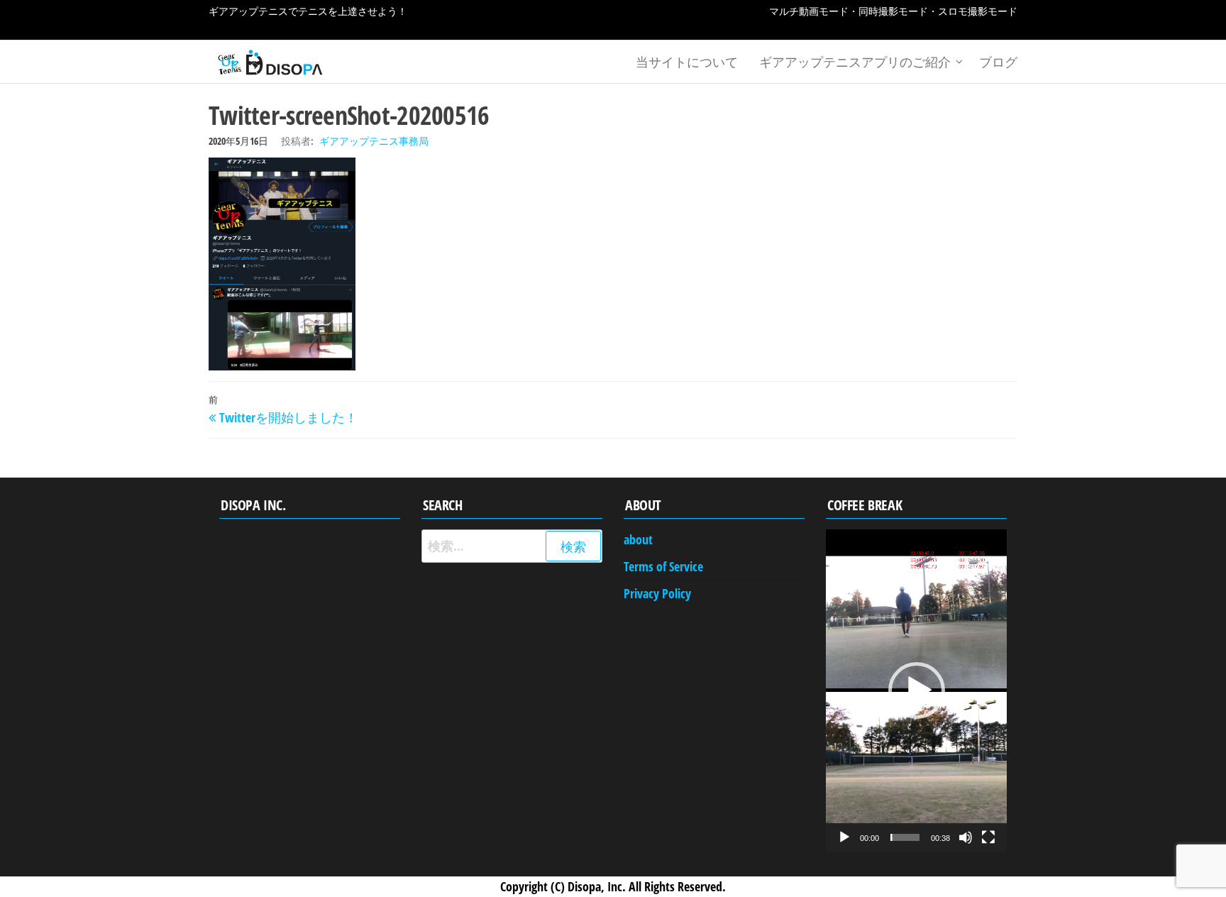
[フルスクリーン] (988, 837)
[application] (916, 690)
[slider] (905, 837)
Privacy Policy (657, 593)
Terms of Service (663, 566)
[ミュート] (966, 837)
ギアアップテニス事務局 (374, 141)
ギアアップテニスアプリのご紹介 (855, 61)
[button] (916, 690)
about (638, 539)
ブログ (998, 61)
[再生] (844, 837)
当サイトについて (687, 61)
